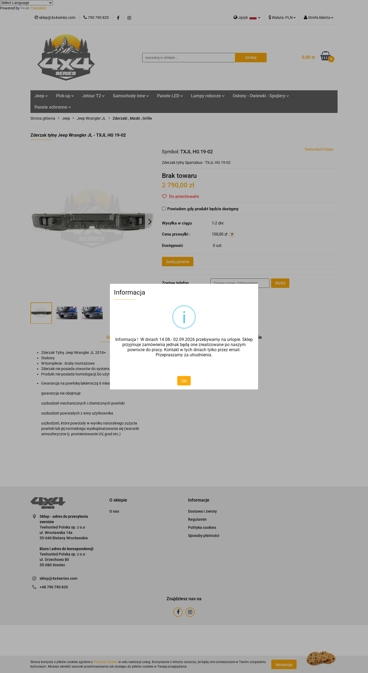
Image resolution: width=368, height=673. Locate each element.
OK (184, 381)
